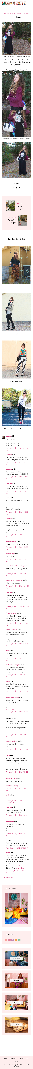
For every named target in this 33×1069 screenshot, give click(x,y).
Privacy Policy (24, 1058)
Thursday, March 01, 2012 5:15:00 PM (17, 750)
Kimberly (9, 518)
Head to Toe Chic (11, 630)
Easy (16, 287)
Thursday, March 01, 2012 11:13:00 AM (17, 645)
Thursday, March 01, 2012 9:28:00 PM (17, 789)
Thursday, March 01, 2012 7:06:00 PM (17, 773)
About (16, 1061)
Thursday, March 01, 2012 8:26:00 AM (17, 548)
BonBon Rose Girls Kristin (14, 580)
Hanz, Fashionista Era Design (15, 566)
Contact (13, 1058)
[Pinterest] (12, 940)
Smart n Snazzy (10, 709)
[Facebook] (6, 940)
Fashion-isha (10, 822)
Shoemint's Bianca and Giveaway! (16, 429)
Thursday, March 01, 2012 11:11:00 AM (17, 624)
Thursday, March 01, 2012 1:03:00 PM (17, 676)
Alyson (8, 681)
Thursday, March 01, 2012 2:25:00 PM (17, 713)
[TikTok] (16, 940)
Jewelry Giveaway (21, 868)
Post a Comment (9, 877)
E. (6, 840)
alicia (7, 795)
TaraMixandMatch (11, 741)
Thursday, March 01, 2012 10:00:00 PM (14, 802)
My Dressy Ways (11, 541)
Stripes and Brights (16, 381)
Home (5, 1058)
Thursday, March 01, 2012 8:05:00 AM (17, 536)
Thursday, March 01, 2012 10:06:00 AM (17, 587)
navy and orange (11, 778)
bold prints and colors (11, 14)
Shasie (8, 852)
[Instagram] (9, 940)
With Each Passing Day (13, 665)
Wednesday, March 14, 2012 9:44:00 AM (15, 872)
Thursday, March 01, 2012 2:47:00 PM (17, 736)
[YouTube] (19, 940)
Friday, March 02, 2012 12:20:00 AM (16, 835)
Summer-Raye (10, 553)
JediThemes (16, 1066)
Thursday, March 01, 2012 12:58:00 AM (17, 449)
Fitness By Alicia (11, 613)
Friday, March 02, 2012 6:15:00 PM (17, 848)
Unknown (9, 455)
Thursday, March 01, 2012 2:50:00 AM (17, 463)
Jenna (7, 650)
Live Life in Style (17, 866)
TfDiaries (23, 1065)
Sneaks (16, 334)
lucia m (8, 436)
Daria (8, 498)
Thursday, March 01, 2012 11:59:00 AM (17, 659)
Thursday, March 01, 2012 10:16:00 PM (17, 816)
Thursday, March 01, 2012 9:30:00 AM (17, 560)
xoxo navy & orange (12, 786)
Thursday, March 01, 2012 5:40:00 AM (17, 513)
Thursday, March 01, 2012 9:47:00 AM (17, 575)
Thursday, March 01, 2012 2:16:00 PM (17, 692)
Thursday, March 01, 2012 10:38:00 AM (17, 608)
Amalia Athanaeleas (12, 698)
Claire (8, 756)
